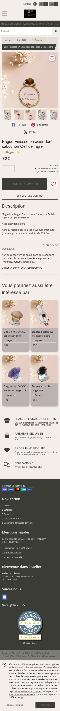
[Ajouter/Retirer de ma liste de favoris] (53, 184)
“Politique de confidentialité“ (22, 694)
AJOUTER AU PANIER (25, 184)
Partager (21, 124)
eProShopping (33, 656)
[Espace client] (35, 4)
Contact (27, 4)
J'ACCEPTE (45, 704)
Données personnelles (12, 557)
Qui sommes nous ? (12, 518)
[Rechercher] (56, 31)
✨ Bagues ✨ (38, 40)
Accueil (8, 40)
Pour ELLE (21, 40)
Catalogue (8, 509)
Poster (32, 132)
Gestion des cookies (11, 552)
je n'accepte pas (15, 704)
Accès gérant (50, 656)
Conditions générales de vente (18, 522)
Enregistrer (42, 124)
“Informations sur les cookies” (28, 691)
